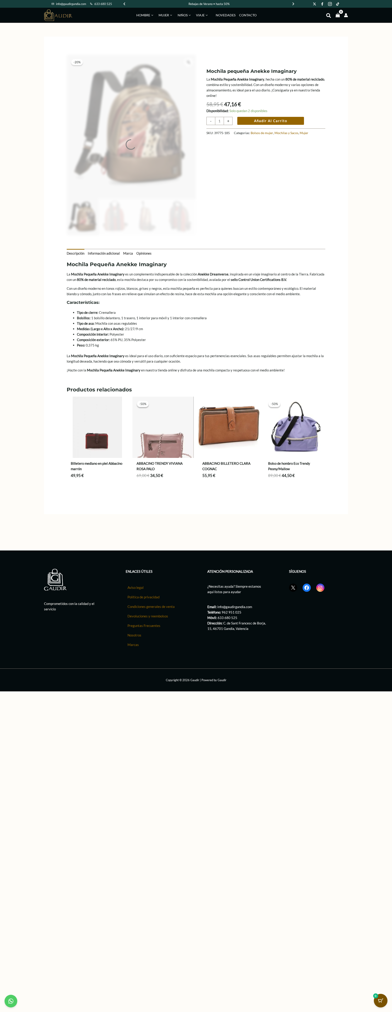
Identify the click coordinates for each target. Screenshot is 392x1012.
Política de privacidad (143, 597)
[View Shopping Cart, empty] (338, 15)
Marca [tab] (128, 253)
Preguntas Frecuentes (143, 626)
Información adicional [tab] (104, 253)
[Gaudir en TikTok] (338, 4)
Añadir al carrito (270, 121)
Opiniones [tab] (144, 253)
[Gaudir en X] (315, 4)
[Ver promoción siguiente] (293, 4)
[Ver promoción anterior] (124, 4)
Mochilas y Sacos (286, 133)
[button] (151, 15)
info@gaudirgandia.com (234, 607)
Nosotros (134, 635)
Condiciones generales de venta (151, 607)
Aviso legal (135, 588)
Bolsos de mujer (262, 133)
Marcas (133, 645)
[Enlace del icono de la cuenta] (346, 15)
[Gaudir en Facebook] (322, 4)
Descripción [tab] (75, 253)
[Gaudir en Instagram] (330, 4)
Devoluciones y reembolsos (147, 616)
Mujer (304, 133)
